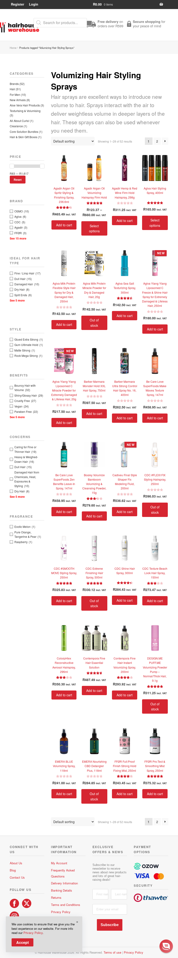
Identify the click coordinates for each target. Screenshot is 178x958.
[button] (166, 946)
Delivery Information (64, 883)
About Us (16, 863)
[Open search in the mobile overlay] (60, 22)
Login (33, 4)
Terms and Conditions (65, 904)
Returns (56, 897)
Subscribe (138, 948)
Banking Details (61, 890)
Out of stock (94, 323)
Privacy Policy (60, 912)
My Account (59, 863)
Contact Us (17, 877)
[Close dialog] (170, 894)
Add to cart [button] (64, 225)
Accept (22, 942)
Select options (94, 228)
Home (13, 48)
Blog (13, 870)
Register (17, 4)
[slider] (12, 166)
